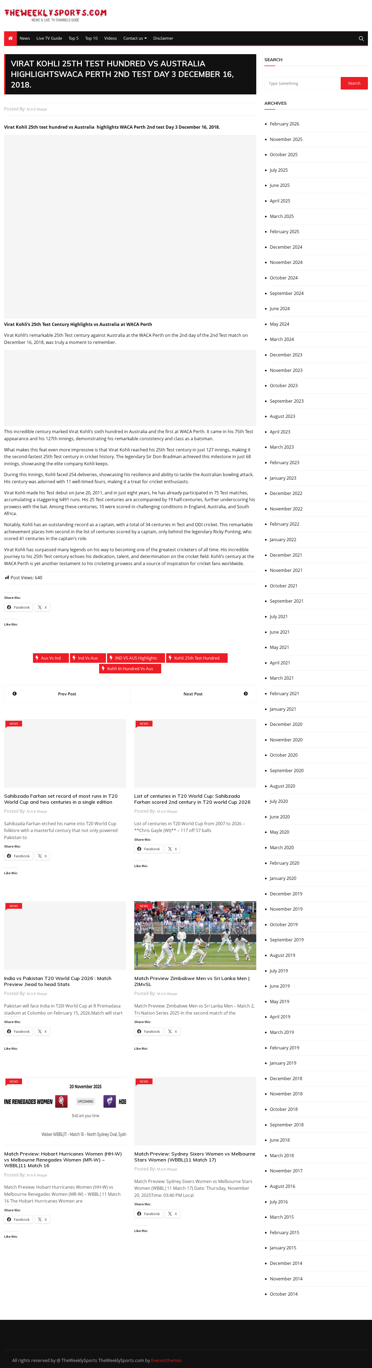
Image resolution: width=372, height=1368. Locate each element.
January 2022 (283, 540)
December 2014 (286, 1263)
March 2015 (282, 1217)
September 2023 (287, 401)
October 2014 (284, 1294)
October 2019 (284, 925)
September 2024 (287, 293)
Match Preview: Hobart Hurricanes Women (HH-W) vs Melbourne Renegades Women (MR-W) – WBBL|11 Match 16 (63, 1160)
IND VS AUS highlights (136, 658)
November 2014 (286, 1279)
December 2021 (286, 555)
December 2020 (286, 724)
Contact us (133, 38)
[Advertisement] (130, 227)
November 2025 (286, 139)
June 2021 (280, 632)
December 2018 (286, 1079)
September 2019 (287, 940)
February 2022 (284, 524)
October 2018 (284, 1109)
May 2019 (279, 1002)
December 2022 (286, 493)
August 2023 (282, 416)
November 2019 (286, 909)
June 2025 (280, 185)
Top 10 (91, 38)
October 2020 (284, 755)
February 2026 (284, 124)
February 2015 (284, 1232)
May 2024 (279, 324)
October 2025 (284, 155)
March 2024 (282, 339)
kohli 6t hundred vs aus (130, 668)
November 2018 (286, 1094)
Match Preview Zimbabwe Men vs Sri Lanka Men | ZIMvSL (191, 981)
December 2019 (286, 894)
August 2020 (282, 786)
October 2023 (284, 386)
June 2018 (280, 1140)
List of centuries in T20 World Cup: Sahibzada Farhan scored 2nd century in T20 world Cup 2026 (192, 799)
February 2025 (284, 232)
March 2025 (282, 216)
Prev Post (67, 694)
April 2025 (280, 201)
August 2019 (282, 955)
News (25, 38)
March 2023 (282, 447)
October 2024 (284, 278)
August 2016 (282, 1186)
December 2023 (286, 355)
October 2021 (284, 586)
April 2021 (280, 663)
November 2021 (286, 570)
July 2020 (279, 801)
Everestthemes (166, 1360)
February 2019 (284, 1048)
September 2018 (287, 1125)
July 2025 (279, 170)
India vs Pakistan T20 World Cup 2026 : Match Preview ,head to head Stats (57, 981)
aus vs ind (51, 658)
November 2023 (286, 370)
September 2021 (287, 601)
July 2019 (279, 971)
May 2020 (279, 832)
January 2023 (283, 478)
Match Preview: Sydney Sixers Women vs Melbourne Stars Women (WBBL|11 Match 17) (194, 1157)
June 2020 (280, 817)
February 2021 (284, 694)
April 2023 (280, 432)
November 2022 (286, 509)
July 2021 (279, 617)
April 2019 (280, 1017)
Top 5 (74, 38)
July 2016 (279, 1202)
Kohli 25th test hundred (196, 658)
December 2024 (286, 247)
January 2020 (283, 878)
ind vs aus (88, 658)
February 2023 (284, 463)
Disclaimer (163, 38)
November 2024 (286, 262)
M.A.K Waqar (37, 109)
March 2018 (282, 1156)
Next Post (193, 694)
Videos (110, 38)
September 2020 (287, 771)
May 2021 (279, 647)
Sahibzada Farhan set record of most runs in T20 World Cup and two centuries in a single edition (61, 799)
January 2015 (283, 1248)
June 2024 (280, 309)
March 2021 (282, 678)
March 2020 (282, 848)
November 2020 (286, 740)
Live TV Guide (49, 38)
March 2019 (282, 1032)
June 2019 (280, 986)
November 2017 (286, 1171)
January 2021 (283, 709)
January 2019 (283, 1063)
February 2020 (284, 863)
